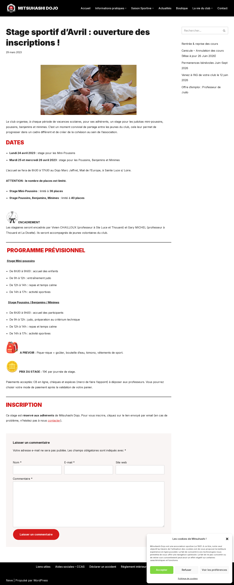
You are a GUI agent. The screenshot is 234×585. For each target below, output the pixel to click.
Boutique (182, 8)
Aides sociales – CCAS (70, 566)
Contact (222, 8)
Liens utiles (43, 566)
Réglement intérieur (133, 566)
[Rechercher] (224, 30)
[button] (227, 539)
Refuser (186, 569)
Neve (9, 580)
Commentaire (23, 478)
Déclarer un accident (102, 566)
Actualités (164, 8)
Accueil (85, 8)
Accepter (161, 569)
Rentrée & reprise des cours (200, 43)
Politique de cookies (188, 578)
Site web (121, 462)
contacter (54, 420)
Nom (17, 462)
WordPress (40, 580)
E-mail (69, 462)
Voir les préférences (214, 569)
